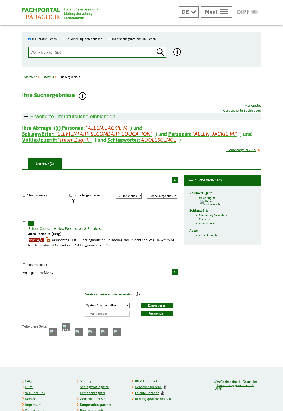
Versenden (157, 313)
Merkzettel (253, 105)
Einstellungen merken (87, 195)
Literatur (48, 77)
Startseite (30, 77)
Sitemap (86, 381)
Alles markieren (37, 195)
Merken (49, 272)
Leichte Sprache (147, 393)
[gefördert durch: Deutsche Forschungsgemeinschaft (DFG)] (237, 384)
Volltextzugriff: (57, 140)
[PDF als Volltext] (36, 240)
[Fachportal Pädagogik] (61, 13)
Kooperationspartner (95, 405)
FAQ (28, 381)
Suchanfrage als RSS (241, 150)
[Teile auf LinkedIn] (92, 332)
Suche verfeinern (208, 180)
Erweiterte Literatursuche (72, 116)
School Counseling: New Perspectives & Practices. (65, 228)
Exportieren (157, 305)
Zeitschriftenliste (92, 399)
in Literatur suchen (44, 39)
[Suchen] (160, 52)
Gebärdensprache (148, 387)
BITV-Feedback (146, 381)
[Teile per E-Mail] (104, 332)
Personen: (202, 134)
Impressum (33, 405)
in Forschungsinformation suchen (134, 39)
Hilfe (29, 387)
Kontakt (31, 399)
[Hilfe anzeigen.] (177, 52)
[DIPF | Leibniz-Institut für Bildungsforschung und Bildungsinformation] (247, 12)
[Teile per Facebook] (53, 332)
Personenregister (92, 393)
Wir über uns (35, 393)
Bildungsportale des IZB (153, 399)
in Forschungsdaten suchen (84, 39)
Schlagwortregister (94, 387)
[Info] (73, 200)
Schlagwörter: (87, 134)
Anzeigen (29, 273)
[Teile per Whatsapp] (79, 332)
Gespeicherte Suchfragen (242, 110)
